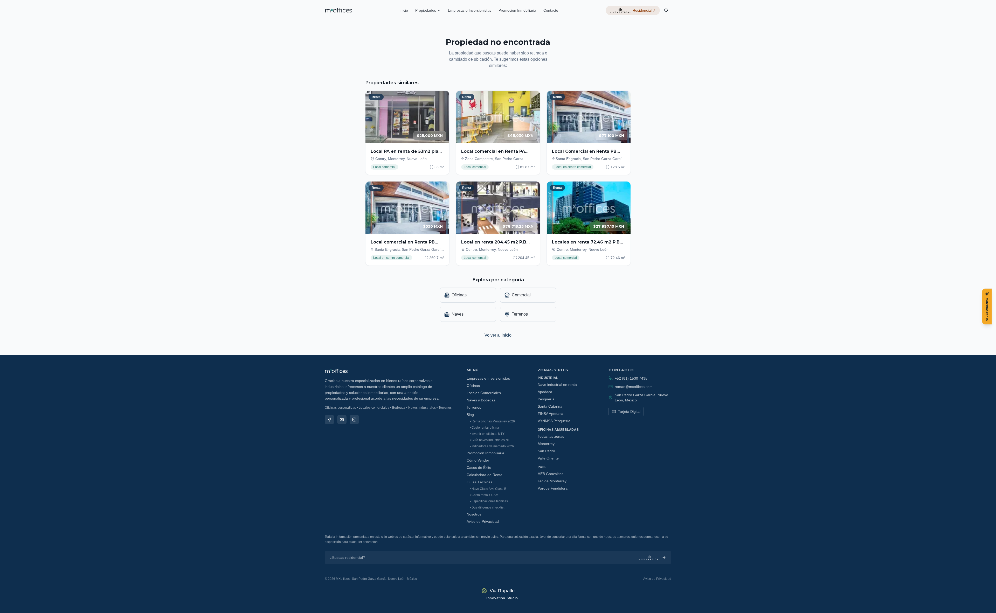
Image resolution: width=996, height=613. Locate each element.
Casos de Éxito (479, 467)
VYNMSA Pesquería (554, 421)
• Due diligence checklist (487, 507)
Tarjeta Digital (629, 411)
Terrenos (474, 407)
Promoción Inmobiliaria (517, 10)
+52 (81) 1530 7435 (631, 378)
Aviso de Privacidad (483, 521)
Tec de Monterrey (552, 481)
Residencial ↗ (644, 10)
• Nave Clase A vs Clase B (488, 489)
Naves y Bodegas (481, 400)
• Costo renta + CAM (484, 495)
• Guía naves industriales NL (490, 440)
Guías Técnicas (479, 482)
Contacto (550, 10)
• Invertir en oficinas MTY (487, 434)
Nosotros (474, 514)
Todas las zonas (551, 436)
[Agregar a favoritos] (442, 98)
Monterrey (546, 444)
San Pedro (546, 451)
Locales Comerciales (484, 393)
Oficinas (473, 386)
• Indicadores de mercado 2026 (492, 446)
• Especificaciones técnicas (489, 501)
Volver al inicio (498, 335)
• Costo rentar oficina (484, 427)
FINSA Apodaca (550, 414)
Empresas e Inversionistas (469, 10)
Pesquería (546, 399)
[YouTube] (342, 419)
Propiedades (425, 10)
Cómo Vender (478, 460)
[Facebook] (329, 419)
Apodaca (545, 392)
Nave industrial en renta (557, 384)
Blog (470, 415)
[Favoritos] (666, 10)
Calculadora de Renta (484, 475)
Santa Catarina (550, 406)
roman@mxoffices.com (634, 387)
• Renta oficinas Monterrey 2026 (492, 421)
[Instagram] (354, 419)
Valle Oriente (548, 458)
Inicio (403, 10)
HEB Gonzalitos (550, 474)
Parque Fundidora (553, 488)
